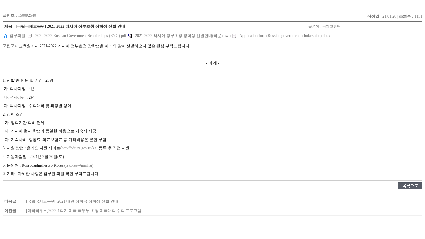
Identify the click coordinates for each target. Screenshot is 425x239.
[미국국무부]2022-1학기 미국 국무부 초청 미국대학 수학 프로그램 (83, 210)
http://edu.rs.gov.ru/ (77, 148)
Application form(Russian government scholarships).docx (284, 35)
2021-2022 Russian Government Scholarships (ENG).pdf (80, 35)
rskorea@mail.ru (79, 165)
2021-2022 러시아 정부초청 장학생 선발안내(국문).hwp (183, 35)
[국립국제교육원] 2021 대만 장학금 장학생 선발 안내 (72, 201)
